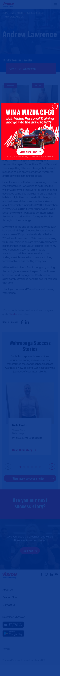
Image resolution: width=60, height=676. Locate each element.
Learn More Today (28, 151)
